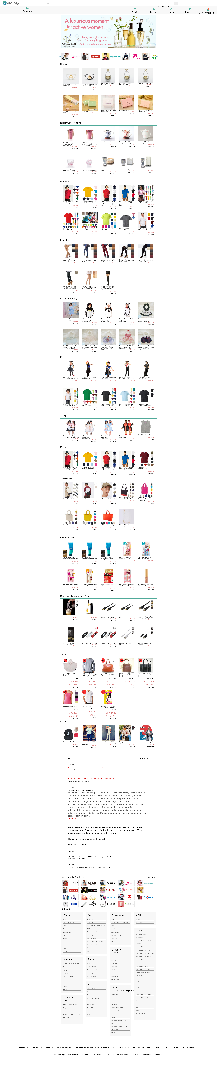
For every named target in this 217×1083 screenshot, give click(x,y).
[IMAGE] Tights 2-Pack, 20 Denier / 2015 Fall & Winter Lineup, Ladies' (70, 260)
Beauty (138, 1010)
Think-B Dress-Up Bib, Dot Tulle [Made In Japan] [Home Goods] (89, 347)
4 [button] (113, 51)
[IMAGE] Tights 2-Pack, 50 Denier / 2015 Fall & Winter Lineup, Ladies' (89, 260)
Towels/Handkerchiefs (117, 1007)
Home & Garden (140, 1004)
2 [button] (108, 51)
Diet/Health (114, 970)
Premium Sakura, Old (125, 169)
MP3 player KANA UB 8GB (108, 643)
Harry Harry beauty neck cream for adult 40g (126, 558)
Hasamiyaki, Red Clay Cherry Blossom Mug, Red (126, 142)
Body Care (114, 963)
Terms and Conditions (44, 1047)
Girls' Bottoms (91, 922)
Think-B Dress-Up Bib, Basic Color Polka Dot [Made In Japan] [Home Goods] (146, 320)
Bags (112, 919)
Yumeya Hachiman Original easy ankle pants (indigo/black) (89, 743)
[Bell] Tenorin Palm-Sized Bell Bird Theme (126, 83)
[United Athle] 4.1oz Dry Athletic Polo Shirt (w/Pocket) (144, 230)
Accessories (91, 1004)
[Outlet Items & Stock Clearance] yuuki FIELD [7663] (144, 675)
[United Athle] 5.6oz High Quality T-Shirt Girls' (145, 202)
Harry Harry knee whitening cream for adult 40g (145, 558)
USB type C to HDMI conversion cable (68, 643)
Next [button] (157, 57)
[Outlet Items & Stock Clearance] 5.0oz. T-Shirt (88, 705)
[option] (108, 31)
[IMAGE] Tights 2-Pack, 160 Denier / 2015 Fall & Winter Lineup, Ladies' (146, 260)
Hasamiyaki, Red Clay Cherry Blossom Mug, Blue (108, 142)
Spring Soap (85, 111)
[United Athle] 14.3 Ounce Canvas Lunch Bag (89, 525)
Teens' (91, 959)
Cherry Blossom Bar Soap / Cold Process (145, 111)
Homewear (66, 980)
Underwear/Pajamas (93, 998)
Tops (64, 919)
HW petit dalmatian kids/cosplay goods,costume (70, 377)
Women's (68, 914)
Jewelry (113, 929)
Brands (113, 973)
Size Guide (189, 1047)
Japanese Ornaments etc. (118, 1014)
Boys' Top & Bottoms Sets (95, 941)
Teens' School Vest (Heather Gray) (146, 435)
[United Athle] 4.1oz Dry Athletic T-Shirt (88, 229)
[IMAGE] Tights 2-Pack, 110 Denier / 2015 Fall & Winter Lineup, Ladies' (127, 260)
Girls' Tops (90, 919)
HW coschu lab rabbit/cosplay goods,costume (86, 437)
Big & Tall (90, 1008)
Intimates (68, 959)
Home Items (115, 994)
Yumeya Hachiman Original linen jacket (145, 742)
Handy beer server (68, 616)
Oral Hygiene (115, 979)
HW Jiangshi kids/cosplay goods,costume (89, 377)
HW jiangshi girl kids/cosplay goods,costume (108, 377)
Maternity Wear (67, 1011)
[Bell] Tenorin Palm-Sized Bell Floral (107, 83)
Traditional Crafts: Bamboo (143, 947)
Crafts (139, 930)
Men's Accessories (116, 935)
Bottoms (138, 919)
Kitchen (138, 1000)
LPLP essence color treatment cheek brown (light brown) (70, 559)
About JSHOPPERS (143, 1047)
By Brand (114, 1004)
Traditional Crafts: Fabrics (143, 956)
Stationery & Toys (141, 1013)
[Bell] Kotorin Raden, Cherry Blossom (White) (70, 84)
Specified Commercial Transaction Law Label (96, 1047)
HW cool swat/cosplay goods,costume (144, 377)
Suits (64, 935)
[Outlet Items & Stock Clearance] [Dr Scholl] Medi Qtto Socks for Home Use (108, 706)
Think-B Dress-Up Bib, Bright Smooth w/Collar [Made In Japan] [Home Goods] (71, 347)
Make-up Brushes (116, 976)
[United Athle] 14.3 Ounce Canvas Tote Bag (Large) (70, 525)
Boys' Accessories (92, 944)
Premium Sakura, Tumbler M (146, 169)
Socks (65, 983)
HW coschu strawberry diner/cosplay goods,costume (71, 436)
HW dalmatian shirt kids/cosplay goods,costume (127, 377)
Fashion (138, 1007)
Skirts (65, 925)
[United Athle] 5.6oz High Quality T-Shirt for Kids (70, 405)
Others (65, 951)
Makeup (113, 960)
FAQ (159, 1047)
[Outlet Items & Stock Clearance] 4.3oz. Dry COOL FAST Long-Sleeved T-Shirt (89, 675)
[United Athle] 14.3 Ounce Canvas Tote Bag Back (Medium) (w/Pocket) (145, 499)
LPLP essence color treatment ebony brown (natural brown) (107, 559)
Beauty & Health (116, 951)
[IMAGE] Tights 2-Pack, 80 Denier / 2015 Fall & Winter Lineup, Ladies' (108, 260)
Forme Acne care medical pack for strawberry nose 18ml (107, 586)
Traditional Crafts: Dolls (143, 966)
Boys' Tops (90, 935)
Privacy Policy (65, 1047)
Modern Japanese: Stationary (144, 991)
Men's (91, 984)
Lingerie (65, 973)
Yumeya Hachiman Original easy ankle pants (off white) (108, 742)
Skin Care (114, 957)
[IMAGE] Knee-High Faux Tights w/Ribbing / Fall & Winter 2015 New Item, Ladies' (107, 288)
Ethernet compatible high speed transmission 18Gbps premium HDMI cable (145, 617)
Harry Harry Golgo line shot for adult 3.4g (70, 585)
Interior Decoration (116, 998)
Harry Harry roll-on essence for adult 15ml (89, 585)
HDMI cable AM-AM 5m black (125, 616)
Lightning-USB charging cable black (144, 643)
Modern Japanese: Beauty (143, 994)
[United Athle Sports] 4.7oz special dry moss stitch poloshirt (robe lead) (70, 203)
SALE (139, 914)
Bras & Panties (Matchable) (71, 963)
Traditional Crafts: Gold (142, 960)
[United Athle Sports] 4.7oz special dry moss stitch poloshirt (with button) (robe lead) (126, 203)
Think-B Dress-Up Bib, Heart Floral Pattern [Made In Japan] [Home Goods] (127, 347)
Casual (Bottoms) (92, 991)
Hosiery (65, 986)
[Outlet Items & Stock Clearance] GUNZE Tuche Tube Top (70, 706)
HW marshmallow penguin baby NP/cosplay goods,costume (89, 320)
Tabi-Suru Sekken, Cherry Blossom (70, 112)
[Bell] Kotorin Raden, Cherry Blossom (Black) (89, 84)
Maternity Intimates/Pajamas (71, 1014)
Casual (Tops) (91, 988)
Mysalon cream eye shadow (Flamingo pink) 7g (126, 585)
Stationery (114, 1001)
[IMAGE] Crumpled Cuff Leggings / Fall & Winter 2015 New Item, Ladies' (69, 287)
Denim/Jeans (67, 932)
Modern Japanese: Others (143, 997)
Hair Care (114, 966)
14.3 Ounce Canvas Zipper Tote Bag (108, 525)
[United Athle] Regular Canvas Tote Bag (69, 499)
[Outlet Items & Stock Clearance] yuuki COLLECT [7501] (126, 675)
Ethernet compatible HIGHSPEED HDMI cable (107, 616)
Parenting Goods (68, 1017)
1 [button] (106, 51)
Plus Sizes (66, 942)
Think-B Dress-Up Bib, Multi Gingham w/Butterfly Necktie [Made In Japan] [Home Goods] (146, 347)
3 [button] (111, 51)
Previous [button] (60, 57)
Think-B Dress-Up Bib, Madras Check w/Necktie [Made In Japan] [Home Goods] (107, 347)
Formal (65, 938)
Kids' (90, 914)
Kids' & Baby (139, 922)
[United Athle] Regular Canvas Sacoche (88, 499)
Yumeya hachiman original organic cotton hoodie (126, 742)
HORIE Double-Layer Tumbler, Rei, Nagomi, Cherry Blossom (69, 144)
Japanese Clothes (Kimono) (71, 945)
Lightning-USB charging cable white (125, 643)
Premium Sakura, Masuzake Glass (108, 169)
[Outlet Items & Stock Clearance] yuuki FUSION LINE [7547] (108, 675)
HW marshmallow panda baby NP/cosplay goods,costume (107, 320)
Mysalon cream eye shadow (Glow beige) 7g (145, 585)
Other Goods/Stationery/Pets (123, 989)
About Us (25, 1047)
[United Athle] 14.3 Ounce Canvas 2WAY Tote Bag (126, 498)
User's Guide (172, 1047)
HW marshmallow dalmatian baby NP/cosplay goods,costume (126, 320)
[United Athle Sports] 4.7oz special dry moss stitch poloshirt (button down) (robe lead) (108, 203)
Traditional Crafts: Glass (143, 963)
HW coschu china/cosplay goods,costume (126, 436)
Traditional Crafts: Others (143, 969)
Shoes (89, 1001)
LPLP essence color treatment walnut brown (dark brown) (89, 559)
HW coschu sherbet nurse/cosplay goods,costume (106, 437)
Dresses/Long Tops (68, 922)
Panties (65, 970)
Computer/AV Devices (117, 1010)
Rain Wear (114, 938)
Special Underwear (68, 976)
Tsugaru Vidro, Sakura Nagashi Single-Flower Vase (89, 169)
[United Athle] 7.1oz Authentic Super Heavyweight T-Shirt (143, 469)
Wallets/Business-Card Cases (120, 922)
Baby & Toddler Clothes (70, 1004)
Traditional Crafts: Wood (143, 950)
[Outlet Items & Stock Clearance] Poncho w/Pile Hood (70, 675)
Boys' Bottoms (91, 938)
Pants (65, 929)
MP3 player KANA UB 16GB (89, 643)
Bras (64, 967)
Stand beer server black (88, 616)
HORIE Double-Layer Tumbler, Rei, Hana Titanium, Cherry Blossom (89, 144)
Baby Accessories (68, 1008)
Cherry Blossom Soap (125, 110)
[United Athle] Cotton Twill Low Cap (108, 499)
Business (90, 995)
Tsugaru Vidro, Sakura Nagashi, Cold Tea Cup (69, 169)
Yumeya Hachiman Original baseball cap (70, 742)
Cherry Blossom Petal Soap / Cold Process (108, 111)
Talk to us (125, 1047)
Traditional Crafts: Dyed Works (145, 953)
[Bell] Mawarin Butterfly (144, 83)
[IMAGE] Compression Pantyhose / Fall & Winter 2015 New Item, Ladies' (89, 287)
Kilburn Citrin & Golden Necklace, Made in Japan (126, 525)
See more (144, 758)
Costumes (114, 1017)
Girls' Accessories (92, 932)
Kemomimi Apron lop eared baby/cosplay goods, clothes (70, 319)
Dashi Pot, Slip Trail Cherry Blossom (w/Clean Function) (145, 142)
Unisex (65, 948)
